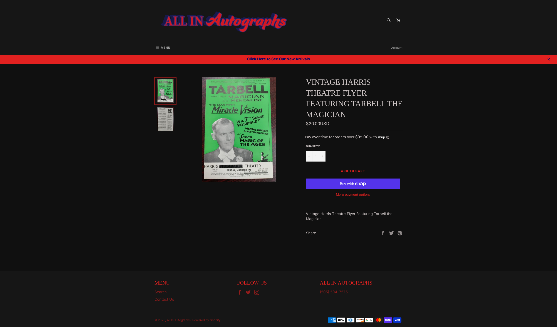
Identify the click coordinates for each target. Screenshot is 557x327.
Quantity (313, 146)
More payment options (353, 194)
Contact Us (164, 299)
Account (397, 47)
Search (160, 292)
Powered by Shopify (206, 320)
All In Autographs (179, 320)
